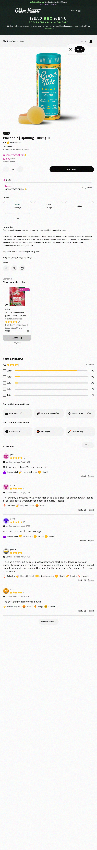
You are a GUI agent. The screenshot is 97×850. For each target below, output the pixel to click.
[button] (75, 11)
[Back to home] (27, 11)
